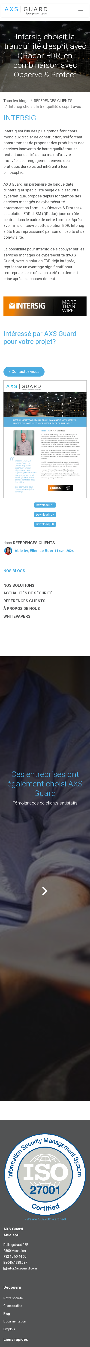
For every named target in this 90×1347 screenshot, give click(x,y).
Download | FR (45, 524)
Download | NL (45, 505)
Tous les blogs (16, 100)
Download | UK (45, 514)
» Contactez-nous (24, 371)
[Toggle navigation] (81, 10)
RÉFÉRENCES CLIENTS (53, 100)
